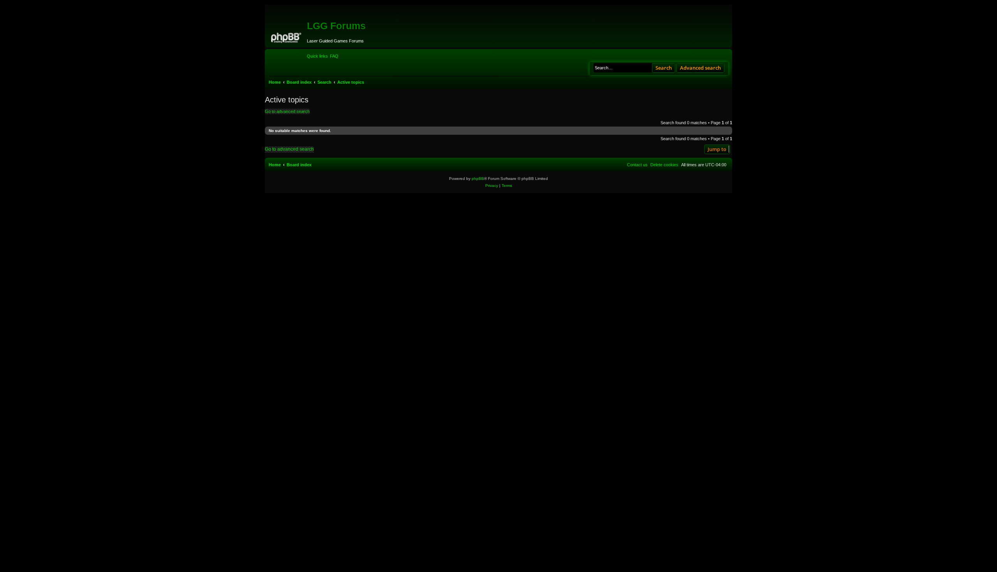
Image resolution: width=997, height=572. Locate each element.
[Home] (287, 36)
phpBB (478, 178)
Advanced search (700, 67)
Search (663, 67)
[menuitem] (334, 56)
